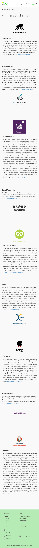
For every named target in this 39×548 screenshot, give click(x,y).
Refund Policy (23, 520)
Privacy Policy (23, 518)
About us (7, 518)
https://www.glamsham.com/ (10, 403)
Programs (7, 520)
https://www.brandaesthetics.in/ (11, 198)
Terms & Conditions (25, 516)
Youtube (8, 538)
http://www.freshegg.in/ (22, 178)
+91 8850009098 (26, 533)
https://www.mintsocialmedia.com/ (13, 272)
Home (3, 9)
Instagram (8, 535)
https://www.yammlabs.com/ (14, 381)
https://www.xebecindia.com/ (10, 309)
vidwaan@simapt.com (27, 536)
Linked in (8, 533)
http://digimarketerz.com (26, 89)
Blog (6, 522)
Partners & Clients (10, 9)
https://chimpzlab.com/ (24, 54)
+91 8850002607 (26, 530)
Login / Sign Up (26, 3)
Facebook (8, 530)
